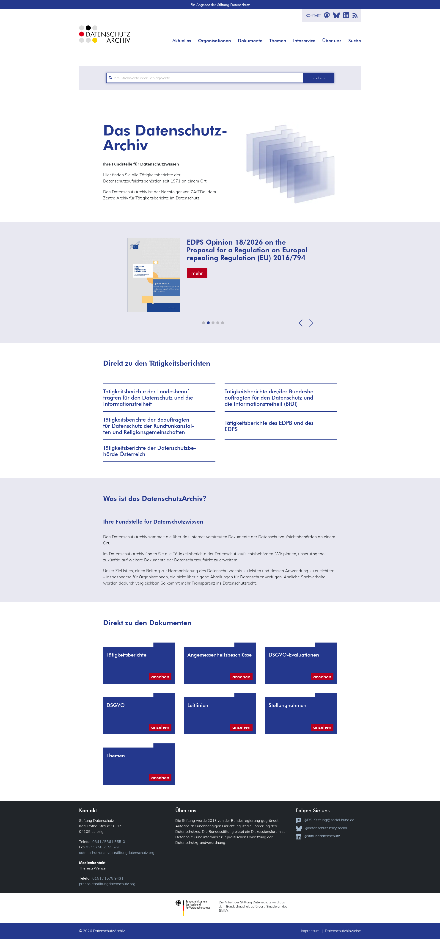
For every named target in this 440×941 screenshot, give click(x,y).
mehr (197, 273)
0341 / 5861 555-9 (102, 847)
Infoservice (304, 40)
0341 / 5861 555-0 (108, 841)
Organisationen (214, 40)
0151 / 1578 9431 (108, 878)
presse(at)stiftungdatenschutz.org (107, 883)
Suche (354, 40)
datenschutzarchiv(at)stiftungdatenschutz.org (116, 852)
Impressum (310, 930)
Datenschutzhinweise (343, 930)
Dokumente (250, 40)
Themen (277, 40)
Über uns (331, 40)
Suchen (318, 78)
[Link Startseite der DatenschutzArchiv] (104, 37)
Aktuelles (181, 40)
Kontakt (313, 15)
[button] (203, 322)
